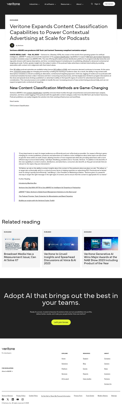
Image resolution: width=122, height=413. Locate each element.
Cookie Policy (33, 396)
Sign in (97, 4)
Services (64, 374)
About (78, 4)
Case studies (87, 379)
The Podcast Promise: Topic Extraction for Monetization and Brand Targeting (46, 196)
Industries (33, 4)
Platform (64, 369)
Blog (84, 364)
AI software (49, 4)
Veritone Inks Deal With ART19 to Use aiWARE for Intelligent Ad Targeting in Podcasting (49, 188)
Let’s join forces (61, 322)
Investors (107, 374)
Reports (85, 374)
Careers (106, 364)
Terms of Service (7, 396)
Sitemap (114, 396)
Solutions (65, 364)
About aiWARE (6, 371)
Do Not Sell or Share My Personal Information (55, 396)
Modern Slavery (103, 396)
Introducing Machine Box (28, 183)
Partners (107, 379)
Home (63, 359)
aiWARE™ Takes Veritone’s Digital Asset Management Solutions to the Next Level (47, 192)
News (106, 369)
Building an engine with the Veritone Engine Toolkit (36, 200)
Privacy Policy (20, 396)
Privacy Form (78, 396)
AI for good (65, 379)
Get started (109, 4)
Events (85, 369)
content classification (61, 57)
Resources (65, 4)
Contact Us (107, 384)
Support (85, 359)
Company (107, 359)
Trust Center (90, 396)
